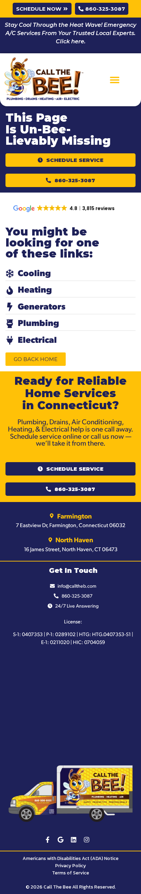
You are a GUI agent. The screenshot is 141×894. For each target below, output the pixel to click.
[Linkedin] (73, 840)
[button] (114, 80)
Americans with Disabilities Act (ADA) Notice (70, 858)
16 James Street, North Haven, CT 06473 (70, 549)
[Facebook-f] (47, 840)
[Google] (60, 840)
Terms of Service (70, 872)
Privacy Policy (70, 865)
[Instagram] (87, 840)
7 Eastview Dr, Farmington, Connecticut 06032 (70, 524)
